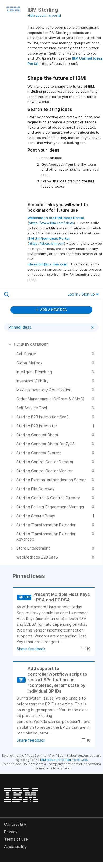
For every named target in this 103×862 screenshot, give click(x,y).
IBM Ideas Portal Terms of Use (63, 760)
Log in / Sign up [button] (82, 294)
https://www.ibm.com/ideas (51, 223)
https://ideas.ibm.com (46, 243)
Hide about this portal (44, 15)
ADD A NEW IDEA (53, 310)
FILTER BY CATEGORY (31, 344)
